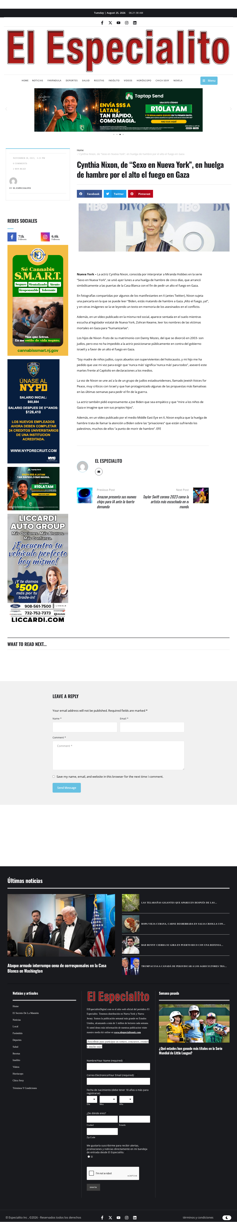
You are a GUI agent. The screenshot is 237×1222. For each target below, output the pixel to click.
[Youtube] (118, 23)
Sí (92, 1156)
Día (88, 1104)
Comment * (59, 737)
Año (121, 1104)
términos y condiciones (198, 1217)
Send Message (66, 788)
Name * (57, 718)
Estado (122, 1125)
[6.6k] (45, 236)
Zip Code (91, 1137)
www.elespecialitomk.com (127, 1032)
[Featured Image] (61, 925)
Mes (102, 1104)
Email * (124, 718)
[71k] (11, 236)
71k (21, 236)
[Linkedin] (135, 23)
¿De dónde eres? (96, 1113)
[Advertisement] (108, 831)
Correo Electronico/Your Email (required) (110, 1075)
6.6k (55, 236)
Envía (93, 1187)
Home (80, 150)
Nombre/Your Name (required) (104, 1060)
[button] (6, 109)
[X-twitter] (110, 23)
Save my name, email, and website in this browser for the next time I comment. (110, 777)
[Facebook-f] (102, 23)
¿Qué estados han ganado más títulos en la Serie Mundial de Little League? (190, 1050)
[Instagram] (127, 23)
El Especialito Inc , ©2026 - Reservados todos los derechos (43, 1217)
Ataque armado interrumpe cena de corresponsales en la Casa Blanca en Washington (56, 968)
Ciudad (90, 1125)
